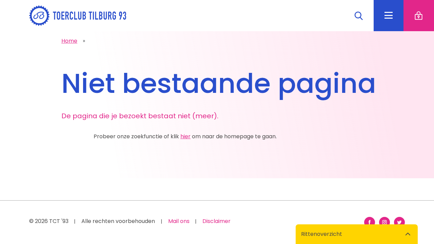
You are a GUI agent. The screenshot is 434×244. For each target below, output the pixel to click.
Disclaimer (216, 221)
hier (185, 136)
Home (69, 41)
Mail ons (179, 221)
